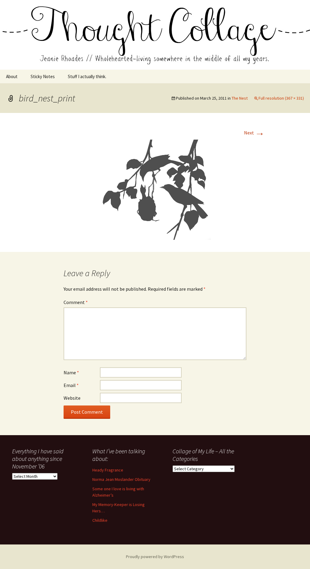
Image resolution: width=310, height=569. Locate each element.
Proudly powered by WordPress (155, 556)
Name (71, 372)
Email (71, 385)
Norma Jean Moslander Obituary (121, 479)
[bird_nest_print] (155, 189)
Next (254, 133)
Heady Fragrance (107, 470)
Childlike (99, 520)
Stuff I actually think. (87, 76)
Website (72, 398)
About (12, 76)
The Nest (240, 98)
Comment (76, 302)
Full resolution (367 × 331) (281, 98)
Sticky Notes (43, 76)
